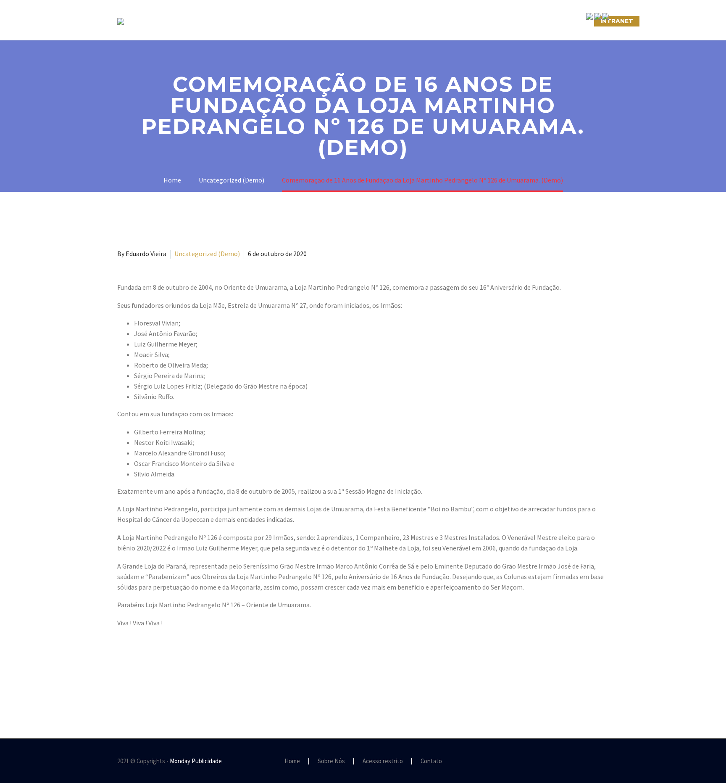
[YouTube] (606, 761)
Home (292, 761)
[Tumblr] (159, 685)
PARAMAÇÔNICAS (352, 21)
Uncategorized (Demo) (207, 253)
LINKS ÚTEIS (511, 21)
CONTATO (460, 21)
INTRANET (616, 21)
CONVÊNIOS (566, 21)
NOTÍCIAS (412, 21)
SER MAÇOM (289, 21)
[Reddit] (183, 685)
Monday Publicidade (196, 761)
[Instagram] (595, 761)
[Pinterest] (147, 685)
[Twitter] (135, 685)
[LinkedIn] (171, 685)
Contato (431, 761)
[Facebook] (122, 685)
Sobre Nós (235, 21)
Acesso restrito (383, 761)
